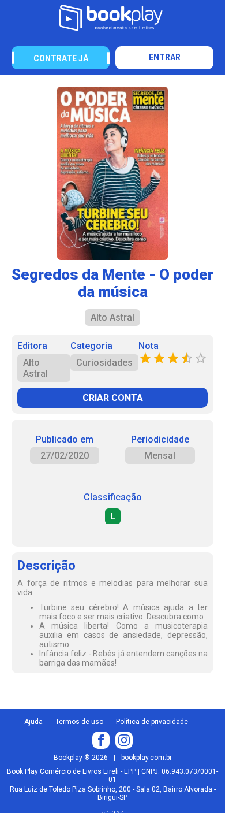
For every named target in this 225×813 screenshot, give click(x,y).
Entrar (165, 57)
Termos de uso (79, 722)
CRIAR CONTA (112, 397)
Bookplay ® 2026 (81, 757)
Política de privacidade (152, 722)
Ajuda (33, 722)
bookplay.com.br (146, 757)
